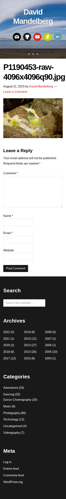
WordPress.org (13, 482)
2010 (27, 358)
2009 (48, 332)
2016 (27, 332)
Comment (10, 173)
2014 (27, 345)
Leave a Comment (15, 91)
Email (8, 233)
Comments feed (13, 475)
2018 (6, 351)
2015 (27, 338)
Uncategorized (12, 426)
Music (7, 406)
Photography (11, 413)
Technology (10, 419)
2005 (48, 351)
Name (8, 215)
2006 (48, 345)
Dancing (8, 394)
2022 (6, 332)
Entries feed (11, 468)
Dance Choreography (17, 399)
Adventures (10, 387)
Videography (11, 432)
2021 (6, 338)
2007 (48, 338)
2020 (6, 345)
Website (8, 250)
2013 (27, 351)
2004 (48, 358)
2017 (6, 358)
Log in (7, 462)
